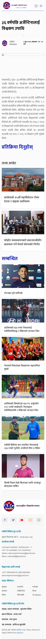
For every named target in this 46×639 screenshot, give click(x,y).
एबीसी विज (21, 590)
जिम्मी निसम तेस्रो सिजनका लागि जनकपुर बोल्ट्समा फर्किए (22, 484)
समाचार (4, 590)
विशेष (4, 595)
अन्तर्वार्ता (20, 586)
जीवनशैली (20, 595)
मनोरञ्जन (35, 586)
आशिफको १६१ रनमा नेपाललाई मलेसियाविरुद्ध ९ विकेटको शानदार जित (21, 329)
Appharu (20, 632)
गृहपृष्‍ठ (4, 586)
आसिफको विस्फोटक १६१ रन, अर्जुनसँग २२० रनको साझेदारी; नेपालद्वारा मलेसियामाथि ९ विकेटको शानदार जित (21, 407)
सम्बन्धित (10, 258)
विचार (34, 590)
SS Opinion (36, 595)
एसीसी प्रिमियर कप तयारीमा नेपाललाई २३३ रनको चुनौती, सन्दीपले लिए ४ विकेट (22, 446)
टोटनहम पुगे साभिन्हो (13, 293)
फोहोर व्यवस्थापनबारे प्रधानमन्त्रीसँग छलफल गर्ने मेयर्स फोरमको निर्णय (23, 242)
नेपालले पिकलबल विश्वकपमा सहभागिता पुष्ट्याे (22, 367)
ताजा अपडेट (9, 163)
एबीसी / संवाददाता (13, 43)
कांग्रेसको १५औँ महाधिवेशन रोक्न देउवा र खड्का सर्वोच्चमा (21, 199)
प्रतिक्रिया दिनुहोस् (17, 147)
